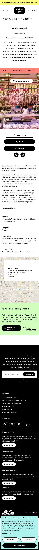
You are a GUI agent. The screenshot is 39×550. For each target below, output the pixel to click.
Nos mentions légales (9, 412)
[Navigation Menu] (3, 10)
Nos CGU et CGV (8, 406)
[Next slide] (36, 70)
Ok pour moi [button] (21, 545)
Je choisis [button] (28, 540)
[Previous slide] (33, 70)
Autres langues (7, 409)
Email (21, 142)
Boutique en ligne (7, 2)
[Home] (19, 10)
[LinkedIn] (19, 424)
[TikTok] (27, 424)
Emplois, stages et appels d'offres (14, 400)
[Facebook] (4, 424)
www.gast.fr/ (12, 276)
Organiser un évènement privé (23, 18)
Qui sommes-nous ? (9, 397)
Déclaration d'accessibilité (11, 403)
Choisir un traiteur (11, 19)
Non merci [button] (10, 540)
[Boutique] (29, 10)
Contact (4, 70)
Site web (21, 148)
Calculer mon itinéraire (11, 328)
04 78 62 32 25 (21, 135)
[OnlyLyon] (8, 512)
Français (28, 512)
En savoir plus (8, 445)
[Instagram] (12, 424)
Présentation (17, 70)
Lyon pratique (6, 18)
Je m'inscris (29, 374)
